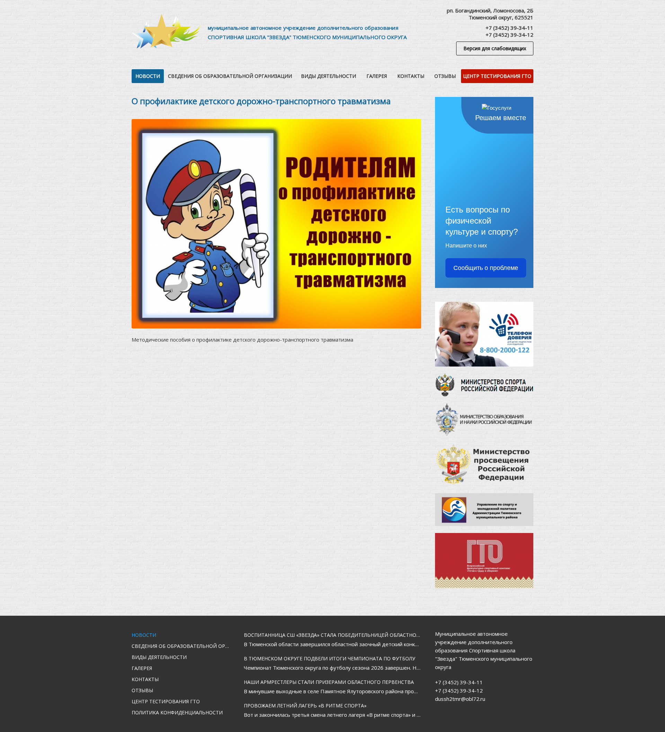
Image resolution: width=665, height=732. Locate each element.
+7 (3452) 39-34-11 (509, 27)
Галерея (376, 76)
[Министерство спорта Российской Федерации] (484, 385)
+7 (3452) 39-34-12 (509, 34)
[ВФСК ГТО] (484, 560)
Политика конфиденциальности (177, 712)
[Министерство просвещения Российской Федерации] (484, 464)
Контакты (410, 76)
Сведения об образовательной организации (230, 76)
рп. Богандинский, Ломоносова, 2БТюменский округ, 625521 (490, 14)
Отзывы (445, 76)
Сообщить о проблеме (485, 267)
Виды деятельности (328, 76)
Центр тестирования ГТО (497, 76)
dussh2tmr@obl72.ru (460, 698)
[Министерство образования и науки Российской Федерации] (484, 420)
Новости (147, 76)
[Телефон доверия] (484, 334)
